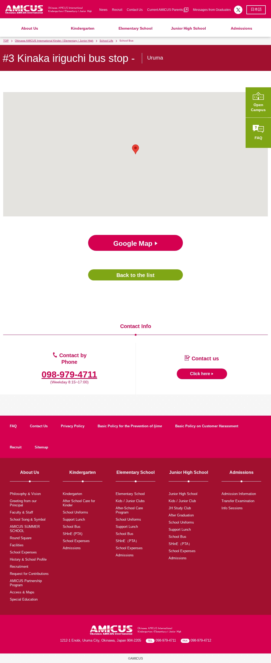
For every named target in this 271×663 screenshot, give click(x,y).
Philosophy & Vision (25, 494)
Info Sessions (232, 508)
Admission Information (239, 494)
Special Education (24, 599)
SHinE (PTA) (72, 534)
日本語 (256, 9)
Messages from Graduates (212, 10)
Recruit (117, 10)
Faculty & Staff (21, 512)
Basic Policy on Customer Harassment (206, 426)
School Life (106, 40)
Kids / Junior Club (182, 501)
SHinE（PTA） (127, 541)
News (103, 10)
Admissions (241, 28)
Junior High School (188, 28)
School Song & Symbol (28, 519)
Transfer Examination (238, 501)
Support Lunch (74, 519)
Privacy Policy (72, 426)
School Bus (71, 527)
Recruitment (19, 567)
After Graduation (181, 515)
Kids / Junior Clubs (130, 501)
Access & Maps (22, 592)
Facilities (17, 545)
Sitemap (41, 447)
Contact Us (135, 10)
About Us (29, 28)
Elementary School (135, 28)
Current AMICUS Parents (165, 10)
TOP (6, 40)
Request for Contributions (29, 574)
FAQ (13, 426)
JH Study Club (180, 508)
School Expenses (23, 552)
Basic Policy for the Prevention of (130, 426)
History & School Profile (28, 559)
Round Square (20, 538)
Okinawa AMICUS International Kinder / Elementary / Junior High (54, 40)
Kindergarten (82, 28)
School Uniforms (75, 512)
